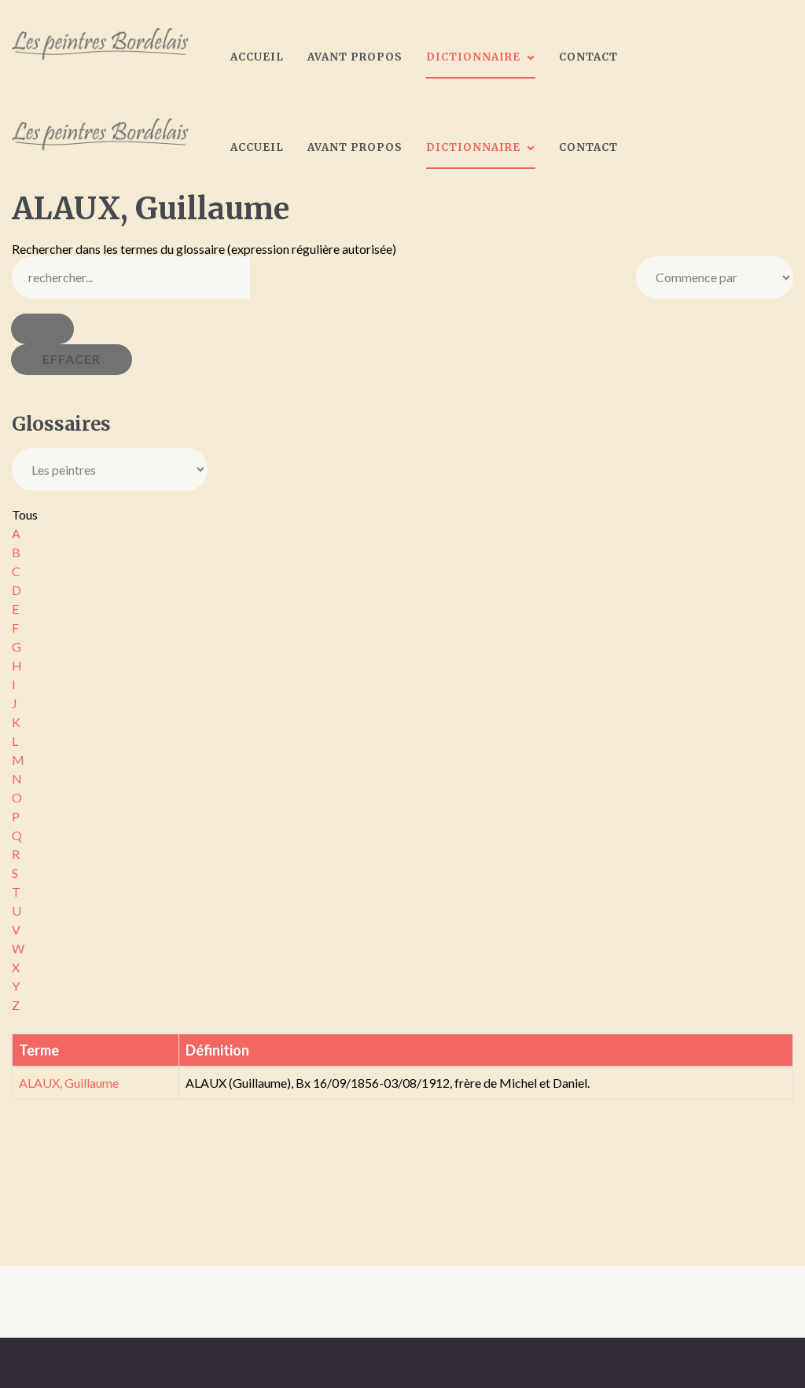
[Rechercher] (42, 329)
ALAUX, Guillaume (69, 1082)
